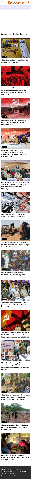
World (16, 7)
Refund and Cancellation (7, 471)
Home (3, 7)
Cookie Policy (16, 469)
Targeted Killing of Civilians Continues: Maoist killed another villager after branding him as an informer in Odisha (15, 335)
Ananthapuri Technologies (13, 476)
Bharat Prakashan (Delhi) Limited (9, 474)
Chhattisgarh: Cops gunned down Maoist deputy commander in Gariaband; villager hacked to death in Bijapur (15, 397)
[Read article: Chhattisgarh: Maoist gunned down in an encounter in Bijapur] (15, 48)
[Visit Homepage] (15, 2)
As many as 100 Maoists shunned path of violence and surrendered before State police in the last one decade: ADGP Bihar (14, 91)
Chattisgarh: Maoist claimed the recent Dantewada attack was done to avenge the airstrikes (15, 427)
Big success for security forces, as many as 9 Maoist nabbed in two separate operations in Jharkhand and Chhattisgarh (15, 185)
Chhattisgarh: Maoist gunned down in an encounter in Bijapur (14, 61)
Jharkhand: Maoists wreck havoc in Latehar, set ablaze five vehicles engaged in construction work (15, 245)
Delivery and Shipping (21, 471)
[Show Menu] (2, 2)
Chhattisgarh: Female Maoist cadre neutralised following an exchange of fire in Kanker (14, 122)
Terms (8, 469)
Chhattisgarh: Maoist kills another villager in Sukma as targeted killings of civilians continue (15, 457)
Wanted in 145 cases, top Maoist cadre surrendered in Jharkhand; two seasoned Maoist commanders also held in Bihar (15, 366)
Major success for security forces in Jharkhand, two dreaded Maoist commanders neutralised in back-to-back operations (14, 153)
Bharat (9, 7)
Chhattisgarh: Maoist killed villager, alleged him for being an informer (13, 216)
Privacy (3, 469)
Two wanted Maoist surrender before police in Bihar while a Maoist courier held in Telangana (14, 305)
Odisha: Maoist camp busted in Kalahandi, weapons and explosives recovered (13, 275)
